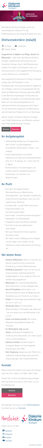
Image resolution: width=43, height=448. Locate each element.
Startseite (21, 408)
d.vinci (39, 445)
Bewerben (16, 129)
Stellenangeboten (33, 405)
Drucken (6, 129)
